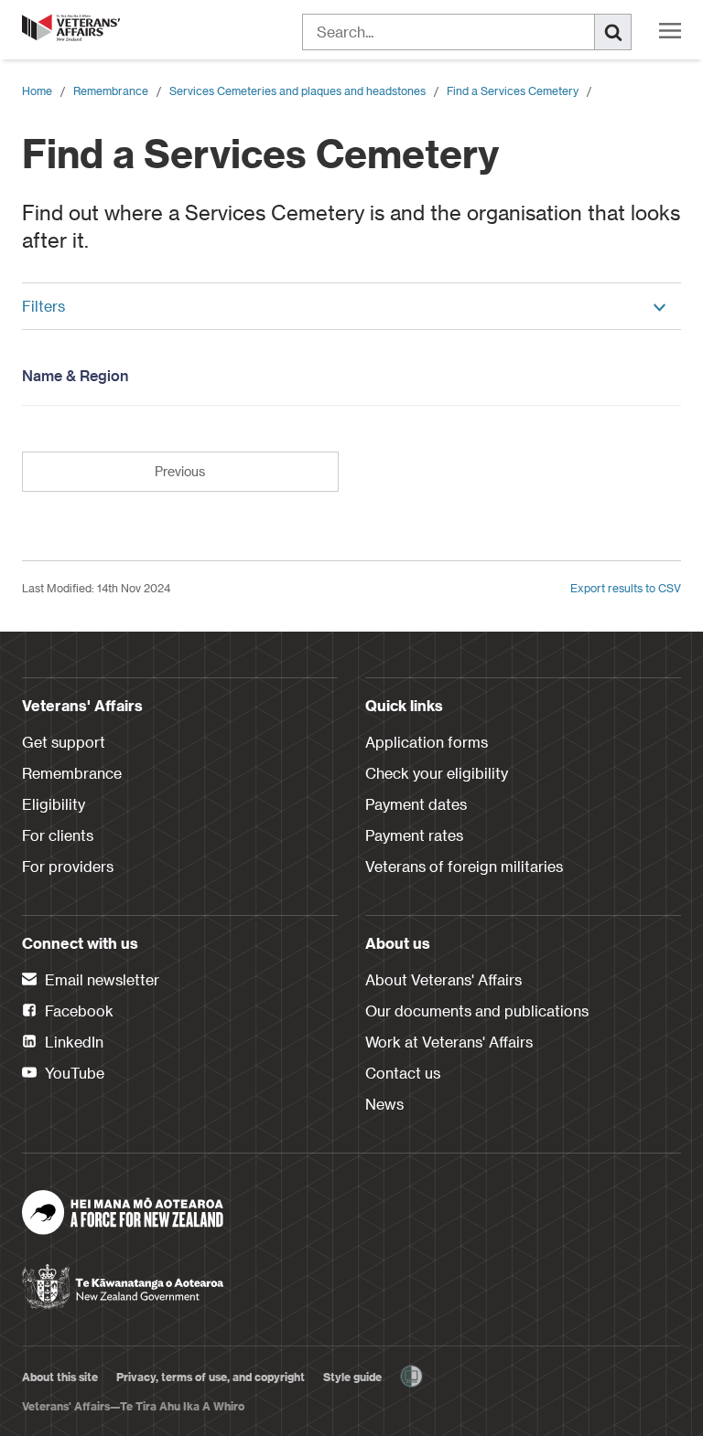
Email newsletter (100, 979)
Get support (63, 741)
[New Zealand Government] (122, 1280)
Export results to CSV (625, 587)
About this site (60, 1376)
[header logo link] (72, 27)
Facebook (77, 1010)
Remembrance (110, 90)
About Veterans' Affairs (443, 979)
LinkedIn (72, 1041)
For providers (68, 866)
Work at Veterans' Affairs (449, 1041)
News (384, 1103)
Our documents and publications (477, 1010)
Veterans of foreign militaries (464, 866)
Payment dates (416, 804)
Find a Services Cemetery (513, 90)
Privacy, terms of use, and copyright (210, 1376)
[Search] (613, 32)
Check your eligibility (436, 773)
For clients (57, 835)
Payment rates (414, 835)
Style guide (352, 1376)
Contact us (402, 1072)
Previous (180, 471)
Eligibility (53, 804)
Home (37, 90)
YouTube (72, 1072)
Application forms (426, 741)
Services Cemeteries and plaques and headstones (297, 90)
